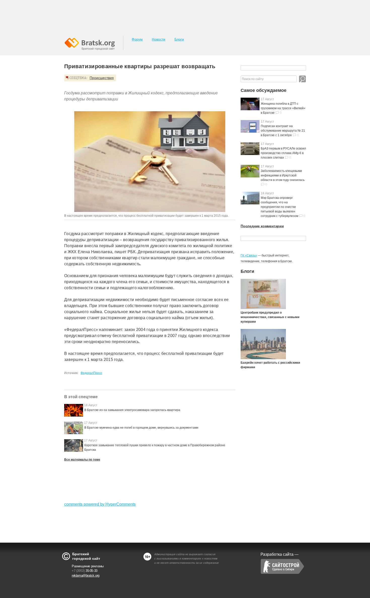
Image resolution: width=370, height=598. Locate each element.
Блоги (179, 39)
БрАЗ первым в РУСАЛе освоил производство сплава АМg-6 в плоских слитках (283, 153)
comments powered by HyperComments (100, 504)
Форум (137, 39)
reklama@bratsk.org (85, 575)
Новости (158, 39)
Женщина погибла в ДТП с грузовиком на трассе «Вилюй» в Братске (283, 108)
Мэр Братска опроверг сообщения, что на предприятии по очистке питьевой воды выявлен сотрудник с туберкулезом (279, 207)
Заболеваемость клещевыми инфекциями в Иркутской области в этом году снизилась (283, 175)
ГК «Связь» (249, 255)
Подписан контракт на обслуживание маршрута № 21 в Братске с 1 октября (283, 130)
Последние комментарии (262, 226)
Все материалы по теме (82, 459)
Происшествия (102, 78)
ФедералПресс (91, 373)
